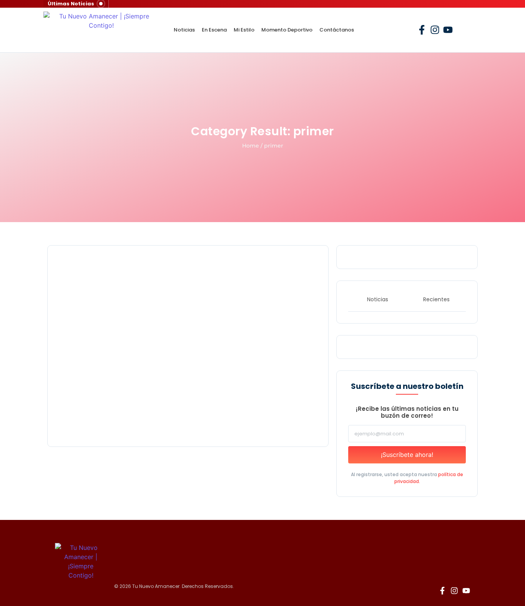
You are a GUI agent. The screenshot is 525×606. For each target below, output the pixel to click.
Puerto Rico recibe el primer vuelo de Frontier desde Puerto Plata (167, 417)
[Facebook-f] (422, 30)
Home (250, 145)
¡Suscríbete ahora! (407, 454)
